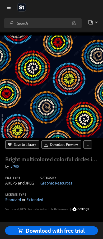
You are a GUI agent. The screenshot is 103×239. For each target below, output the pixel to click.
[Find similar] (74, 23)
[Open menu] (8, 7)
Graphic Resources (56, 183)
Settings (83, 209)
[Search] (12, 23)
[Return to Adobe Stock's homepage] (21, 7)
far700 (14, 166)
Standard (13, 199)
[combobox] (43, 23)
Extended (34, 199)
